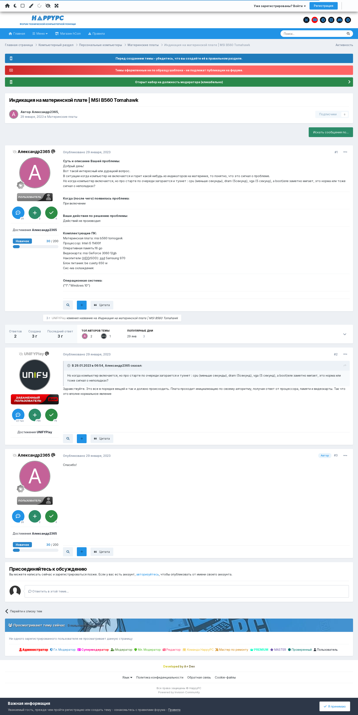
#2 (336, 354)
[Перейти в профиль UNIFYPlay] (104, 336)
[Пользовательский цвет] (30, 6)
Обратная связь (199, 677)
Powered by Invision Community (179, 692)
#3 (336, 455)
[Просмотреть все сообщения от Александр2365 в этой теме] (68, 305)
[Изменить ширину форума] (56, 6)
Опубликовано (87, 152)
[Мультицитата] (82, 305)
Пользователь (327, 649)
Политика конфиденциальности (159, 677)
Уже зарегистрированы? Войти (279, 6)
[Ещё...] (345, 152)
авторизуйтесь (147, 574)
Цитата (104, 305)
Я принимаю (336, 706)
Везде (334, 33)
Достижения (35, 230)
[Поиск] (348, 33)
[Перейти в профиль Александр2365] (13, 114)
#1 (336, 152)
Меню (41, 33)
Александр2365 (45, 112)
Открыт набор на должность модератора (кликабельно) (179, 82)
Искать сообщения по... (331, 132)
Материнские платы (62, 117)
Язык (126, 677)
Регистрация (323, 5)
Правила (98, 33)
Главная (19, 33)
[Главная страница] (7, 5)
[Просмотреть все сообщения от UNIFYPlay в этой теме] (68, 438)
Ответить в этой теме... (50, 591)
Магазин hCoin (70, 33)
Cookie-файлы (225, 677)
